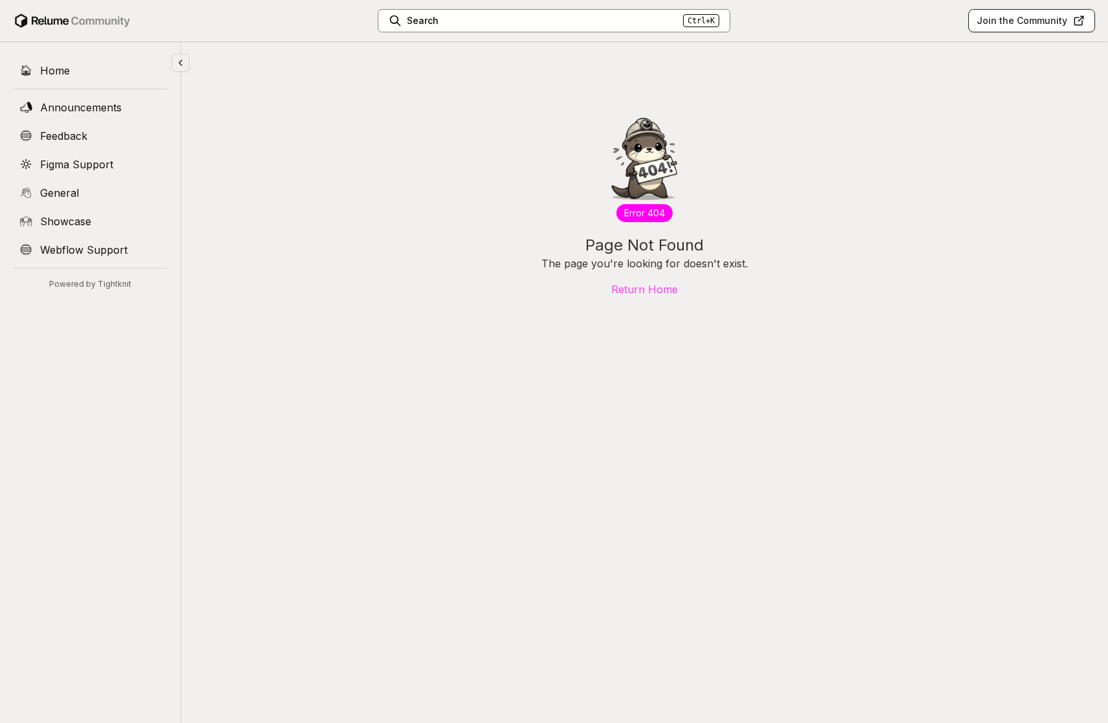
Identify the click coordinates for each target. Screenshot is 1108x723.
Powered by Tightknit (90, 284)
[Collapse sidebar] (180, 63)
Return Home (644, 289)
